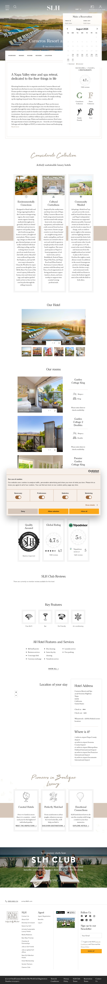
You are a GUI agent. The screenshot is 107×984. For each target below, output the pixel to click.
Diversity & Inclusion (28, 923)
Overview (12, 55)
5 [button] (82, 42)
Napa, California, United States (53, 46)
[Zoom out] (16, 695)
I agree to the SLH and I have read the (90, 944)
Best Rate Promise (28, 938)
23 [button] (68, 55)
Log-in (40, 923)
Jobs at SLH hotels (28, 947)
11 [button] (77, 46)
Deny (23, 511)
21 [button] (92, 51)
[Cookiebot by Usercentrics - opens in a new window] (90, 471)
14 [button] (92, 46)
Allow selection (53, 511)
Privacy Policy (85, 947)
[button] (67, 29)
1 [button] (96, 37)
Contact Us (25, 916)
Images (21, 55)
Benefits (40, 919)
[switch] (42, 497)
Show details (90, 505)
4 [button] (77, 42)
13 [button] (87, 46)
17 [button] (73, 51)
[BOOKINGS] (92, 6)
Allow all (84, 511)
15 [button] (96, 46)
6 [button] (86, 42)
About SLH (25, 919)
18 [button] (77, 51)
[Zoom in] (16, 692)
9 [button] (68, 46)
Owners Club (26, 967)
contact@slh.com (26, 901)
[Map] (53, 722)
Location (48, 55)
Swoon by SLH (26, 926)
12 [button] (82, 46)
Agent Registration (44, 916)
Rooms (29, 55)
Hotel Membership (28, 961)
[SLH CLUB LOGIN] (100, 6)
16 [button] (68, 51)
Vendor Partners (27, 964)
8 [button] (96, 42)
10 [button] (73, 46)
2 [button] (68, 42)
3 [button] (72, 42)
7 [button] (91, 42)
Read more (15, 126)
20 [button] (87, 51)
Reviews (39, 55)
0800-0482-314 (13, 901)
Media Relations (27, 935)
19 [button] (82, 51)
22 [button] (96, 51)
